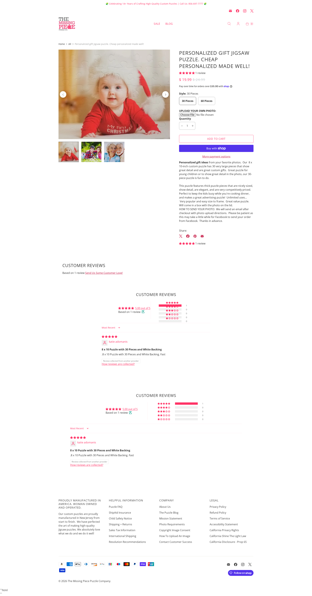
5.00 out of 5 (142, 308)
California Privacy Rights (224, 530)
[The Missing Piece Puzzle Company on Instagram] (244, 10)
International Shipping (122, 536)
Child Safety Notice (120, 518)
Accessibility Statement (224, 524)
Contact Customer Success (175, 542)
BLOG (169, 24)
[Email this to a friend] (202, 236)
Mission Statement (170, 518)
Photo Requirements (172, 524)
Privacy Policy (218, 507)
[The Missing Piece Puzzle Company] (78, 23)
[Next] (165, 94)
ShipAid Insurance (120, 512)
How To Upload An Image (174, 536)
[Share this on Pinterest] (195, 236)
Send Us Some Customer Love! (104, 273)
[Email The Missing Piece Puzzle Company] (230, 10)
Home (61, 44)
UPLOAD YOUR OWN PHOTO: (197, 111)
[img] (109, 336)
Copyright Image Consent (174, 530)
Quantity (185, 118)
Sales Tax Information (122, 530)
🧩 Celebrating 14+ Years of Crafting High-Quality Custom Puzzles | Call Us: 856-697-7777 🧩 (156, 3)
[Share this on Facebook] (187, 236)
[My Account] (238, 24)
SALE (157, 24)
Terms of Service (220, 518)
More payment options (216, 156)
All (69, 44)
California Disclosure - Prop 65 (228, 542)
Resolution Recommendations (127, 542)
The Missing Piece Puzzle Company (89, 581)
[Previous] (63, 94)
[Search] (229, 24)
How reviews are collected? (118, 364)
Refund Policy (218, 512)
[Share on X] (181, 236)
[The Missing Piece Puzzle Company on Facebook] (237, 10)
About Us (165, 507)
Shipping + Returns (120, 524)
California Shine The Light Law (228, 536)
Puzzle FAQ (115, 507)
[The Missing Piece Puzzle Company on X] (251, 10)
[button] (187, 73)
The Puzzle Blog (168, 512)
